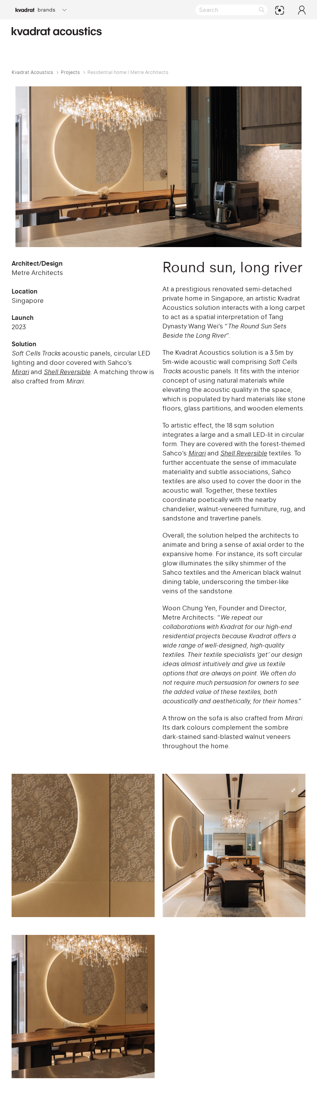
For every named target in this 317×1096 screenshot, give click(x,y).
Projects (70, 72)
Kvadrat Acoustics (32, 72)
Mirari (20, 372)
